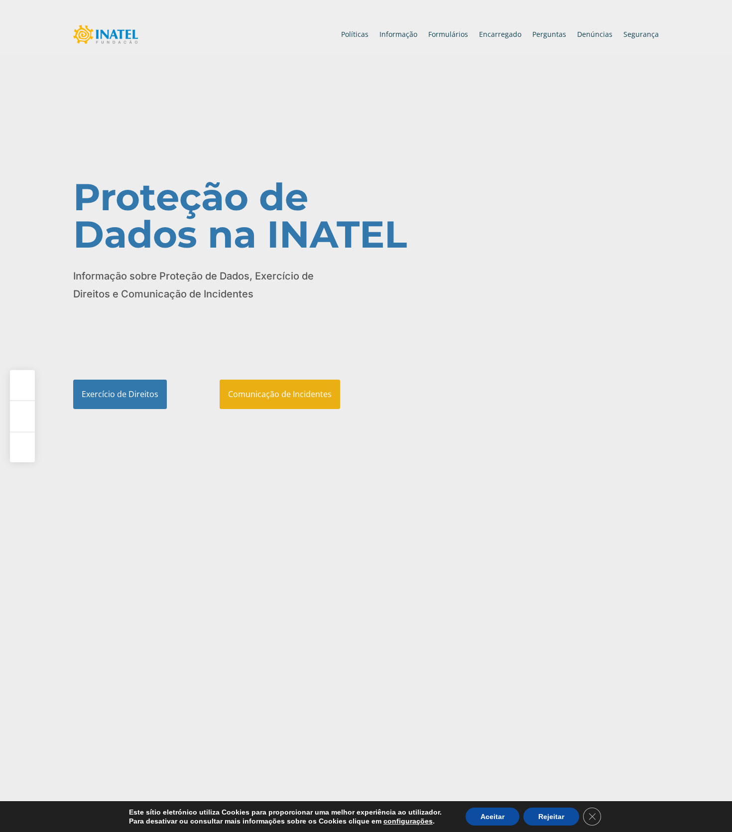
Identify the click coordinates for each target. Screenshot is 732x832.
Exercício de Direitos (120, 394)
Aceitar (492, 817)
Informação (398, 34)
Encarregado (500, 34)
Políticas (354, 34)
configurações (408, 821)
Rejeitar (551, 817)
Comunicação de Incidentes (280, 394)
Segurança (641, 34)
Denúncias (594, 34)
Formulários (448, 34)
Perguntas (549, 34)
